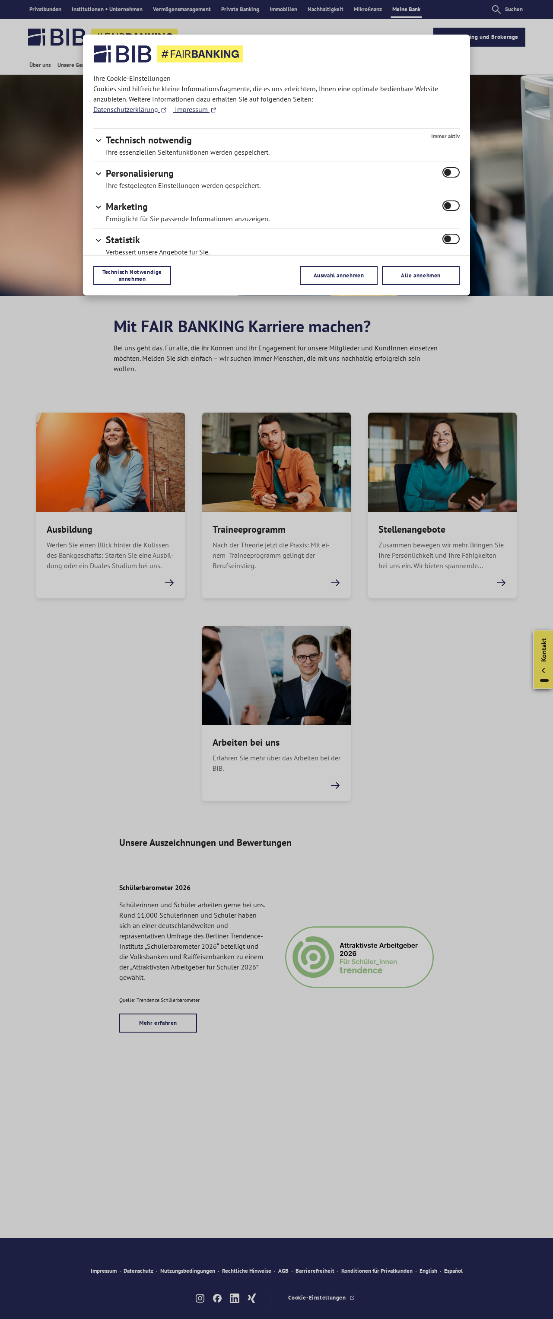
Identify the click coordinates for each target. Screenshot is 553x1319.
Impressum (191, 109)
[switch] (451, 172)
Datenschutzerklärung (126, 109)
